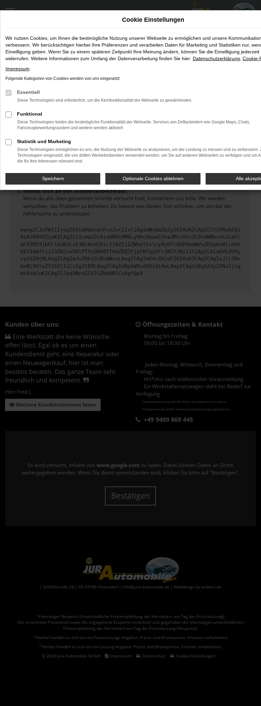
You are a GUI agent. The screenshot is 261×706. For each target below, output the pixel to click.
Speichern (53, 178)
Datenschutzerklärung (216, 58)
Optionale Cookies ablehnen (153, 178)
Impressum (17, 68)
